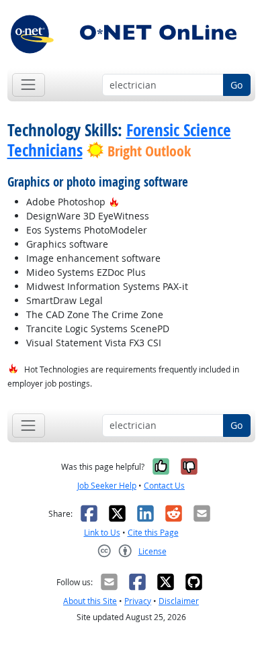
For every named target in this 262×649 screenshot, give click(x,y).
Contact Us (164, 485)
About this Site (90, 601)
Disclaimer (179, 601)
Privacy (137, 601)
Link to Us (102, 532)
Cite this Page (153, 532)
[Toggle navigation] (28, 85)
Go (236, 85)
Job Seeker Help (106, 485)
